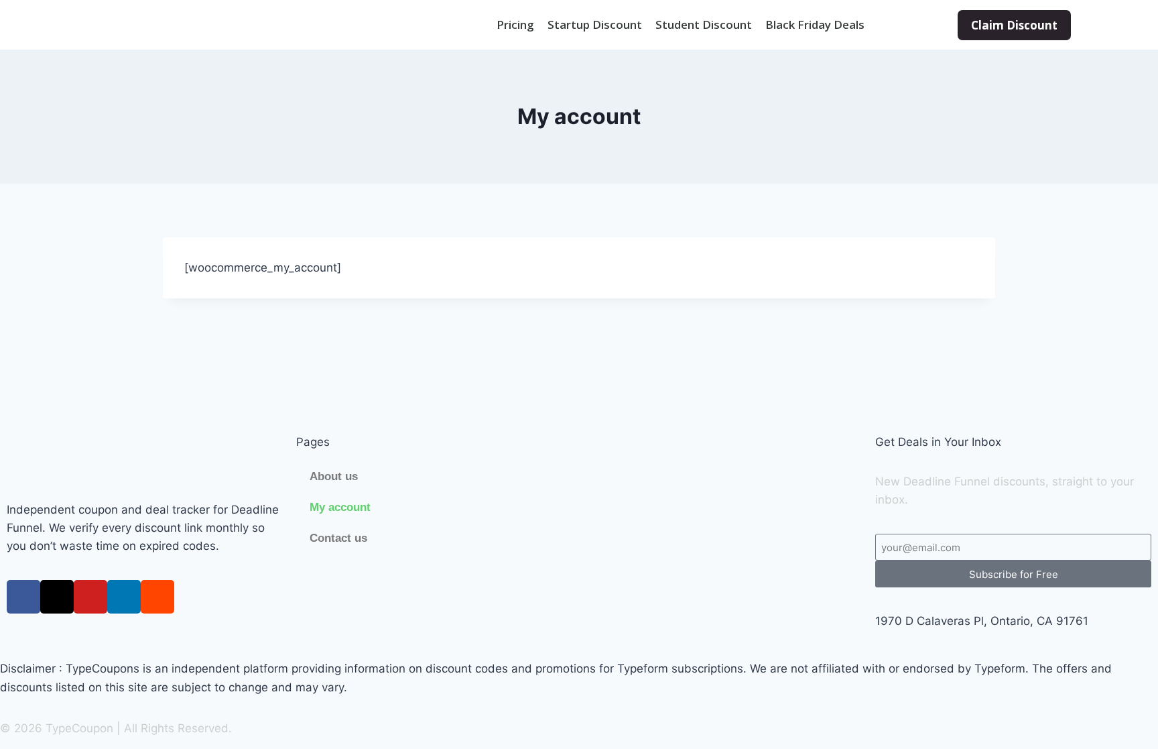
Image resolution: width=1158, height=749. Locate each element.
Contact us (338, 538)
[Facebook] (23, 597)
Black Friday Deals (814, 25)
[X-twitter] (57, 597)
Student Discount (703, 25)
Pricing (515, 25)
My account (340, 507)
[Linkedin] (124, 597)
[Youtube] (90, 597)
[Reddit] (157, 597)
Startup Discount (595, 25)
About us (334, 476)
